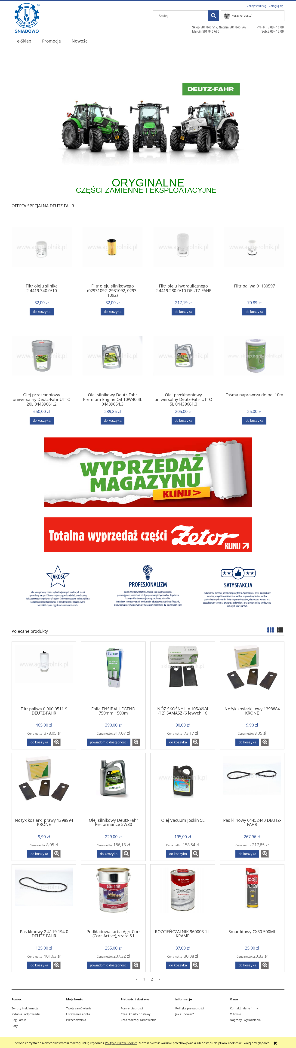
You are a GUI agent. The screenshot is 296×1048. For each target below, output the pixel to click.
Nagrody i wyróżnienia (245, 1020)
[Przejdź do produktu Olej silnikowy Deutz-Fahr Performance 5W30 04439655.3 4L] (113, 785)
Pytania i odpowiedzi (26, 1014)
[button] (57, 742)
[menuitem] (24, 41)
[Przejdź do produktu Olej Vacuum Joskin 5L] (183, 785)
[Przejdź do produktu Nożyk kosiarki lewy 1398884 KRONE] (252, 674)
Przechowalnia (76, 1020)
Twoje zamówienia (78, 1008)
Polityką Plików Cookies (121, 1043)
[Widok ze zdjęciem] (270, 630)
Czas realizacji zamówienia (138, 1020)
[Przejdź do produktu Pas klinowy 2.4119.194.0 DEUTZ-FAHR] (44, 896)
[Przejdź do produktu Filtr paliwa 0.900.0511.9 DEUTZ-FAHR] (44, 674)
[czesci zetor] (148, 534)
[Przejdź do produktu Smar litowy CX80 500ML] (252, 896)
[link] (148, 122)
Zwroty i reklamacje (25, 1008)
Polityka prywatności (189, 1008)
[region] (148, 122)
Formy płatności (132, 1008)
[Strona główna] (27, 27)
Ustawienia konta (78, 1014)
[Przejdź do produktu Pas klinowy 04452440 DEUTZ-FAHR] (252, 785)
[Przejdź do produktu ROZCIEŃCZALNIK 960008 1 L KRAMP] (183, 896)
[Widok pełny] (280, 630)
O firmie (235, 1014)
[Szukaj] (213, 15)
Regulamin (19, 1020)
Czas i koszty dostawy (136, 1014)
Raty (15, 1026)
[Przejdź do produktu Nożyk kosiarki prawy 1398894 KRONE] (44, 785)
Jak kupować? (184, 1014)
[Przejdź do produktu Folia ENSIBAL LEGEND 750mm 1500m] (113, 674)
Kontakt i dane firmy (244, 1008)
